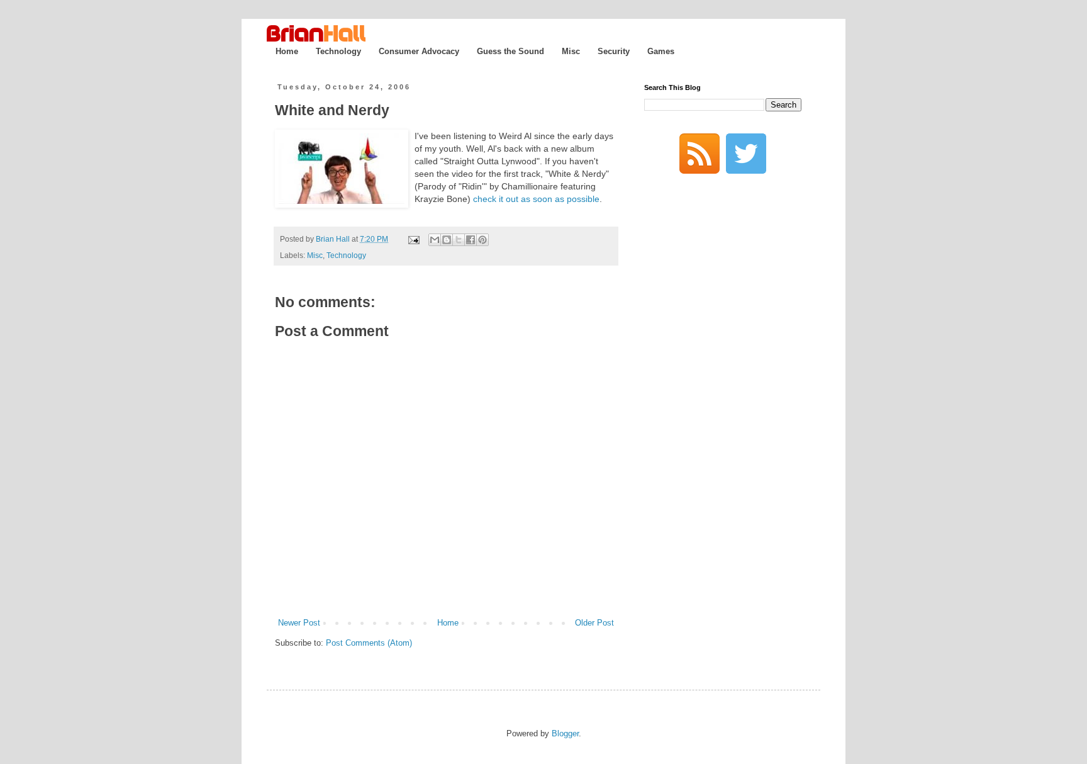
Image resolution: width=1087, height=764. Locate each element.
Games (660, 51)
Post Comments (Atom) (369, 643)
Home (287, 51)
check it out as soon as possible (536, 199)
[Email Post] (412, 239)
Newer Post (299, 622)
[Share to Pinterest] (482, 239)
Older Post (594, 622)
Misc (571, 51)
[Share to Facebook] (470, 239)
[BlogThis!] (446, 239)
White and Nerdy (332, 110)
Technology (338, 51)
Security (614, 51)
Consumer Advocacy (419, 51)
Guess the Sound (510, 51)
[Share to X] (458, 239)
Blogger (565, 733)
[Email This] (434, 239)
